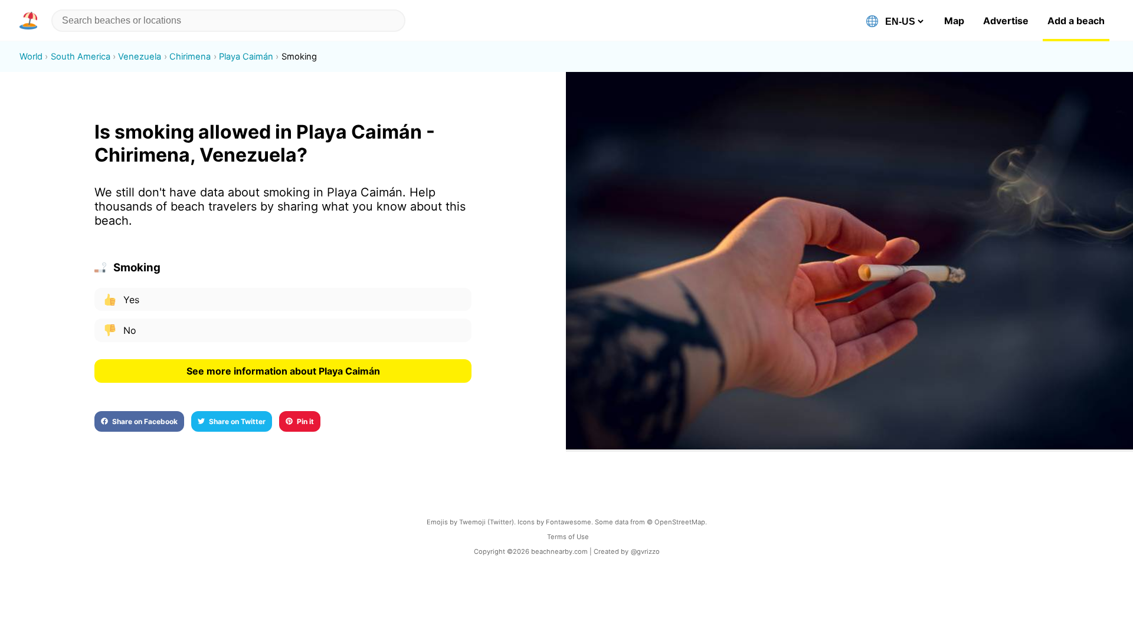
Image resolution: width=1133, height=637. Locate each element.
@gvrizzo (645, 551)
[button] (30, 20)
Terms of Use (568, 537)
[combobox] (228, 20)
